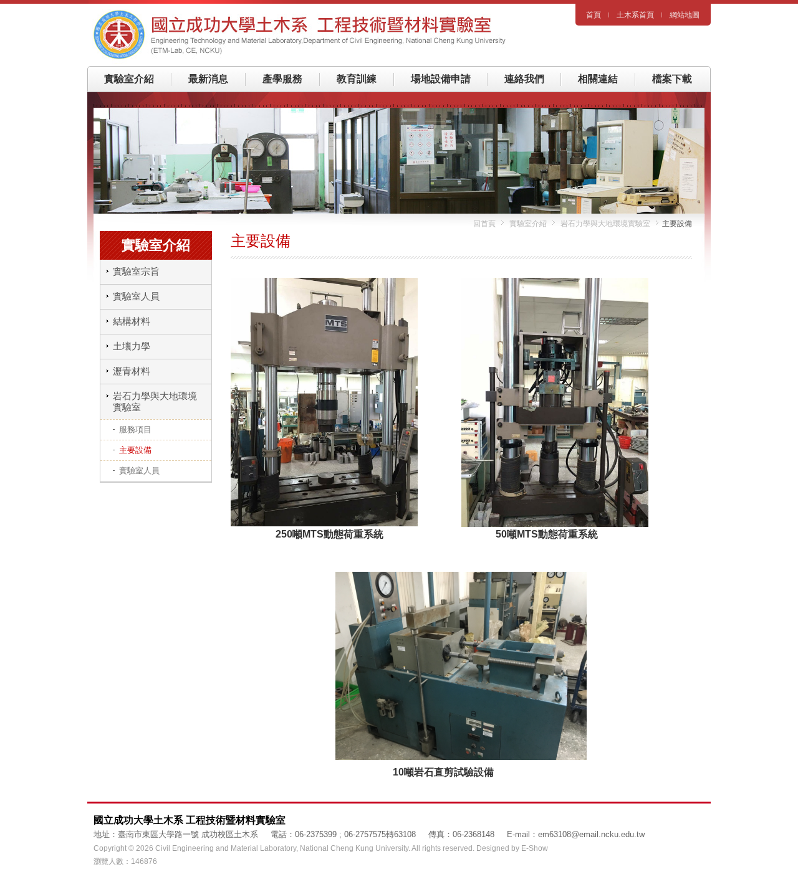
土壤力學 (131, 346)
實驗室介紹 (129, 78)
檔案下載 (672, 78)
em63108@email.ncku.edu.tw (591, 834)
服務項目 (135, 429)
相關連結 (598, 78)
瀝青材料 (131, 371)
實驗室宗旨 (136, 271)
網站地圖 (684, 15)
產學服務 (282, 78)
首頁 (593, 15)
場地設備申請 (441, 78)
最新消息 (208, 78)
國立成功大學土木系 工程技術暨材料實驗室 (305, 35)
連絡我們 (524, 78)
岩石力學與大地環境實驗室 (604, 223)
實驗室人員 (136, 296)
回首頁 (484, 223)
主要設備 (135, 450)
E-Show (534, 848)
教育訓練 (357, 78)
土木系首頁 (635, 15)
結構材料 (131, 321)
